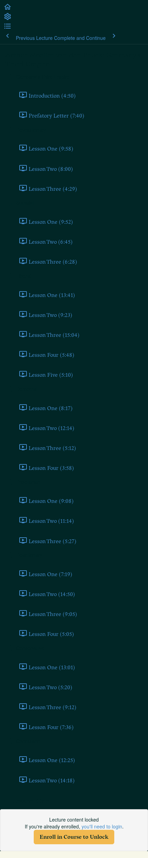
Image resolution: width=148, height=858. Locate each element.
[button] (7, 9)
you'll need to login (102, 826)
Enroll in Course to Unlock (74, 837)
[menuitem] (7, 18)
